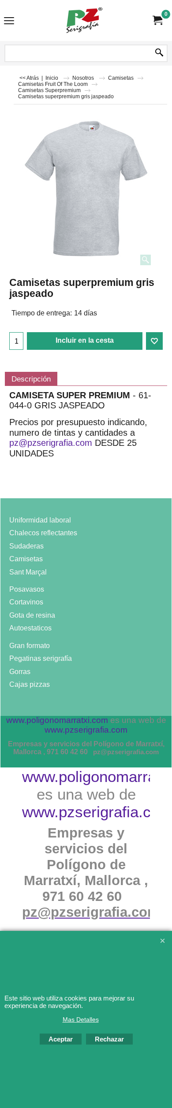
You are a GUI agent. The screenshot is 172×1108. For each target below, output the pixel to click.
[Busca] (159, 53)
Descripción (31, 378)
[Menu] (9, 21)
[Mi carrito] (157, 20)
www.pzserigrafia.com (97, 811)
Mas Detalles (81, 1019)
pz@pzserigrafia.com (50, 443)
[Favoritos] (154, 341)
